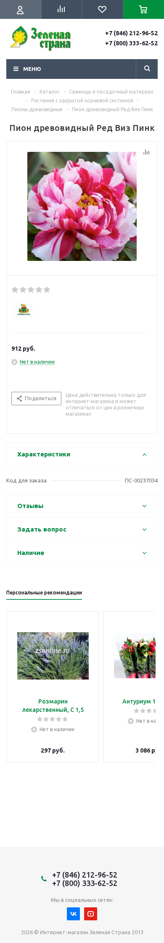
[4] (39, 290)
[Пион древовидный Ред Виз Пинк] (82, 206)
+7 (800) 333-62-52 (131, 43)
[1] (15, 290)
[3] (31, 290)
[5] (47, 290)
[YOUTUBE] (90, 913)
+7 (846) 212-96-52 (131, 33)
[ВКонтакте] (73, 913)
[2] (23, 290)
